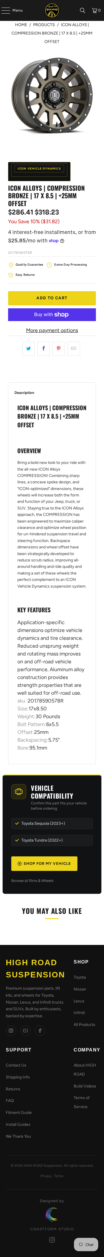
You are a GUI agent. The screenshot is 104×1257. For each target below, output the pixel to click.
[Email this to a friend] (74, 349)
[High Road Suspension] (52, 10)
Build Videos (85, 1086)
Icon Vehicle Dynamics (39, 168)
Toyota (80, 977)
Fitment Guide (19, 1112)
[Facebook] (40, 1030)
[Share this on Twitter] (28, 349)
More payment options (52, 330)
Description (24, 392)
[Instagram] (11, 1030)
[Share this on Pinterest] (58, 349)
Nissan (80, 989)
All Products (84, 1024)
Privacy (45, 1176)
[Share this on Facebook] (43, 349)
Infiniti (79, 1012)
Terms (59, 1176)
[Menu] (3, 10)
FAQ (10, 1100)
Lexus (79, 1001)
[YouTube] (25, 1030)
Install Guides (18, 1124)
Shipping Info (18, 1077)
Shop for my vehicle (47, 863)
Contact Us (16, 1065)
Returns (13, 1089)
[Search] (82, 10)
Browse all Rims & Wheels (32, 880)
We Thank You (18, 1136)
